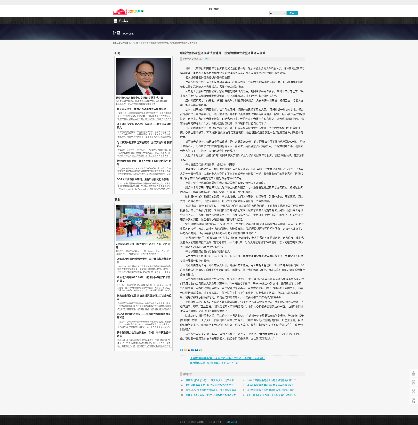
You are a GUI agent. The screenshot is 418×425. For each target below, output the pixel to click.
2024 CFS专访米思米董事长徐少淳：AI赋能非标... (272, 395)
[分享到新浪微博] (189, 350)
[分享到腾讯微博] (192, 350)
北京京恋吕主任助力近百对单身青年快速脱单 (141, 109)
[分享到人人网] (196, 350)
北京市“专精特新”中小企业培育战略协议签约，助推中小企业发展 (227, 358)
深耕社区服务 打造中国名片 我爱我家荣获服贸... (271, 390)
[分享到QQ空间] (185, 350)
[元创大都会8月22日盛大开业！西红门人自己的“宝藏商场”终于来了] (143, 240)
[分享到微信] (200, 350)
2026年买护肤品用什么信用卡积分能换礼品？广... (272, 380)
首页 (130, 43)
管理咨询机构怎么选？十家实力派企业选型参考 (210, 380)
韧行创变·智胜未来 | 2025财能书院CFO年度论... (210, 385)
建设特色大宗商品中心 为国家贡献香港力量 (139, 97)
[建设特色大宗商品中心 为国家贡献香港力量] (143, 94)
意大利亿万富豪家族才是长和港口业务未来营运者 (211, 390)
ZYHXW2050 (231, 422)
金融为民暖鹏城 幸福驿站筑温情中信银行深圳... (271, 385)
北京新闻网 (129, 11)
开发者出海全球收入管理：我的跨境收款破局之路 (211, 395)
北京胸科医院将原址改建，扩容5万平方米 (214, 363)
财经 (136, 43)
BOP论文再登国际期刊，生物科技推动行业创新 (143, 179)
